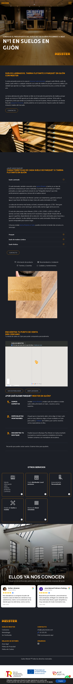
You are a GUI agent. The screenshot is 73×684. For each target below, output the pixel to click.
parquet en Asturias (17, 103)
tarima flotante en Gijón (27, 225)
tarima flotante (41, 186)
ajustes (51, 682)
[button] (36, 179)
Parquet (11, 234)
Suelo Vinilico (13, 244)
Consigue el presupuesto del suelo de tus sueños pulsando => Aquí (34, 37)
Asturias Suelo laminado (37, 81)
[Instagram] (38, 644)
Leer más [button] (6, 604)
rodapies (39, 420)
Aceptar (60, 681)
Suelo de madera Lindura (17, 239)
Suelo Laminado (14, 180)
